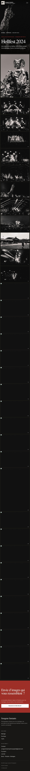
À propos (3, 751)
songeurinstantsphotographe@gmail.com (12, 749)
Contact (3, 746)
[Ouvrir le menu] (27, 2)
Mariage (3, 733)
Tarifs (2, 739)
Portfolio (8, 32)
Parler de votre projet (15, 705)
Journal (3, 754)
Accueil (3, 32)
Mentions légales (4, 765)
